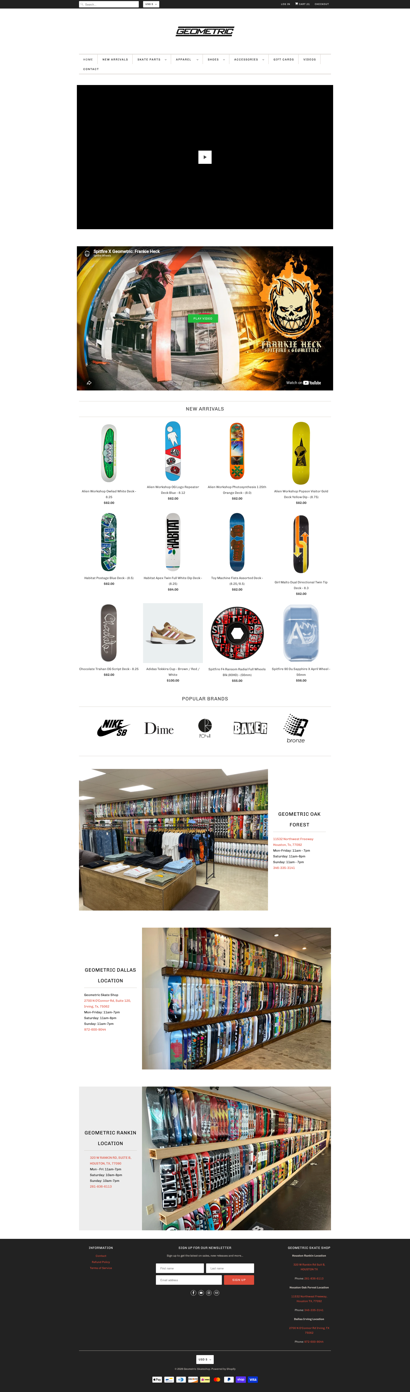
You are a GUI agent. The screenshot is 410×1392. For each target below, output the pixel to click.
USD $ (149, 4)
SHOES (214, 59)
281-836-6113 (101, 1186)
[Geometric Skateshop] (205, 32)
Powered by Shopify (223, 1368)
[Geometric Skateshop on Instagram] (209, 1293)
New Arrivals (205, 409)
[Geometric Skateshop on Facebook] (193, 1293)
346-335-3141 (284, 868)
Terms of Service (101, 1268)
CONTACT (91, 69)
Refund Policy (101, 1262)
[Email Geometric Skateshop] (216, 1293)
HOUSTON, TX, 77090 (105, 1163)
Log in (285, 4)
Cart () (304, 4)
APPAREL (185, 59)
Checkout (322, 4)
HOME (88, 59)
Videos (309, 59)
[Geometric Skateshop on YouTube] (201, 1293)
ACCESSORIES (247, 59)
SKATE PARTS (150, 59)
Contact (101, 1255)
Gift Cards (284, 59)
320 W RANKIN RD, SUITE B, (110, 1158)
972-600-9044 (95, 1029)
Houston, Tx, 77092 (287, 845)
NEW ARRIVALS (115, 59)
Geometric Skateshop (197, 1368)
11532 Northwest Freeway (293, 839)
